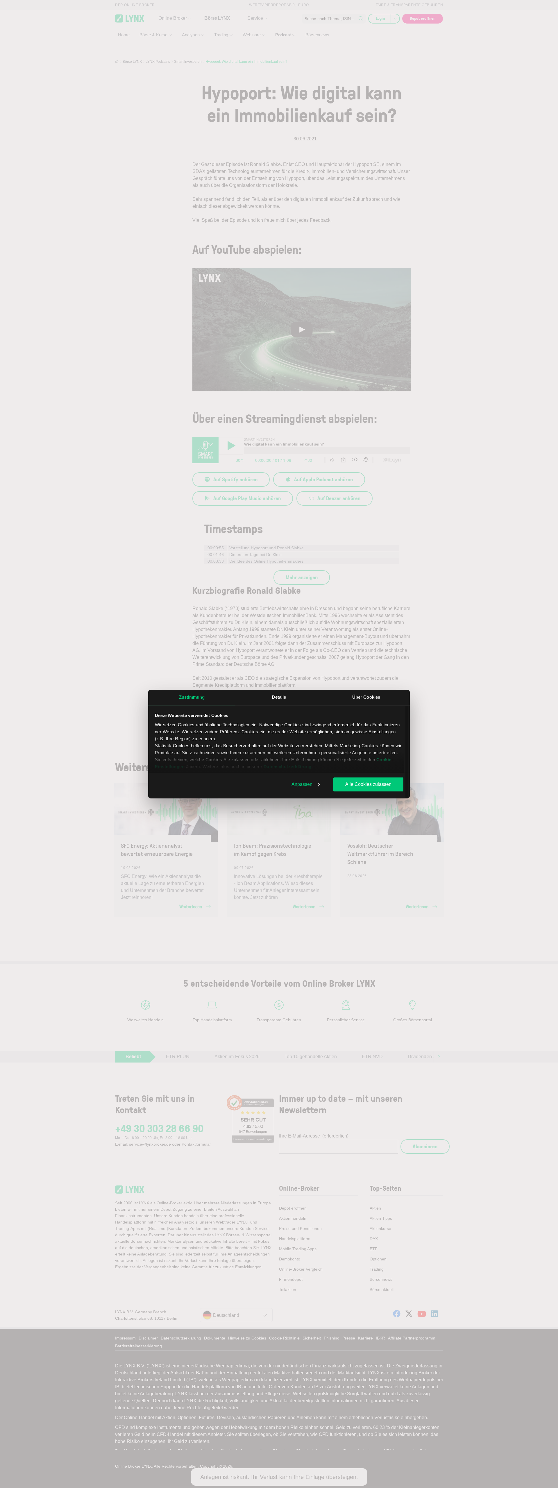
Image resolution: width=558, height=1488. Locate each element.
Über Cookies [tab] (366, 697)
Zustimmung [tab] (192, 697)
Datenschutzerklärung (288, 766)
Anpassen (301, 784)
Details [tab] (279, 697)
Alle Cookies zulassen (368, 784)
